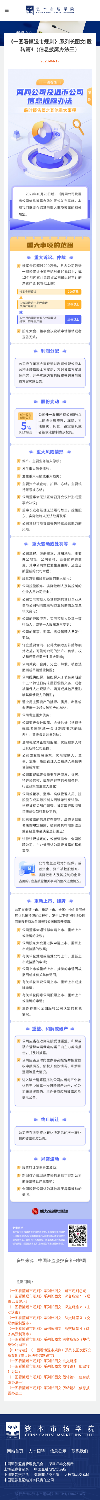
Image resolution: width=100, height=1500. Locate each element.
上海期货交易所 (16, 1475)
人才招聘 (36, 1451)
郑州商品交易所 (46, 1475)
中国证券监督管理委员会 (23, 1464)
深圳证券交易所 (61, 1464)
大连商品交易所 (76, 1475)
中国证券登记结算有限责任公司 (29, 1480)
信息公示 (58, 1451)
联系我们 (80, 1451)
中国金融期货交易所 (50, 1469)
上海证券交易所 (16, 1469)
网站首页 (15, 1451)
